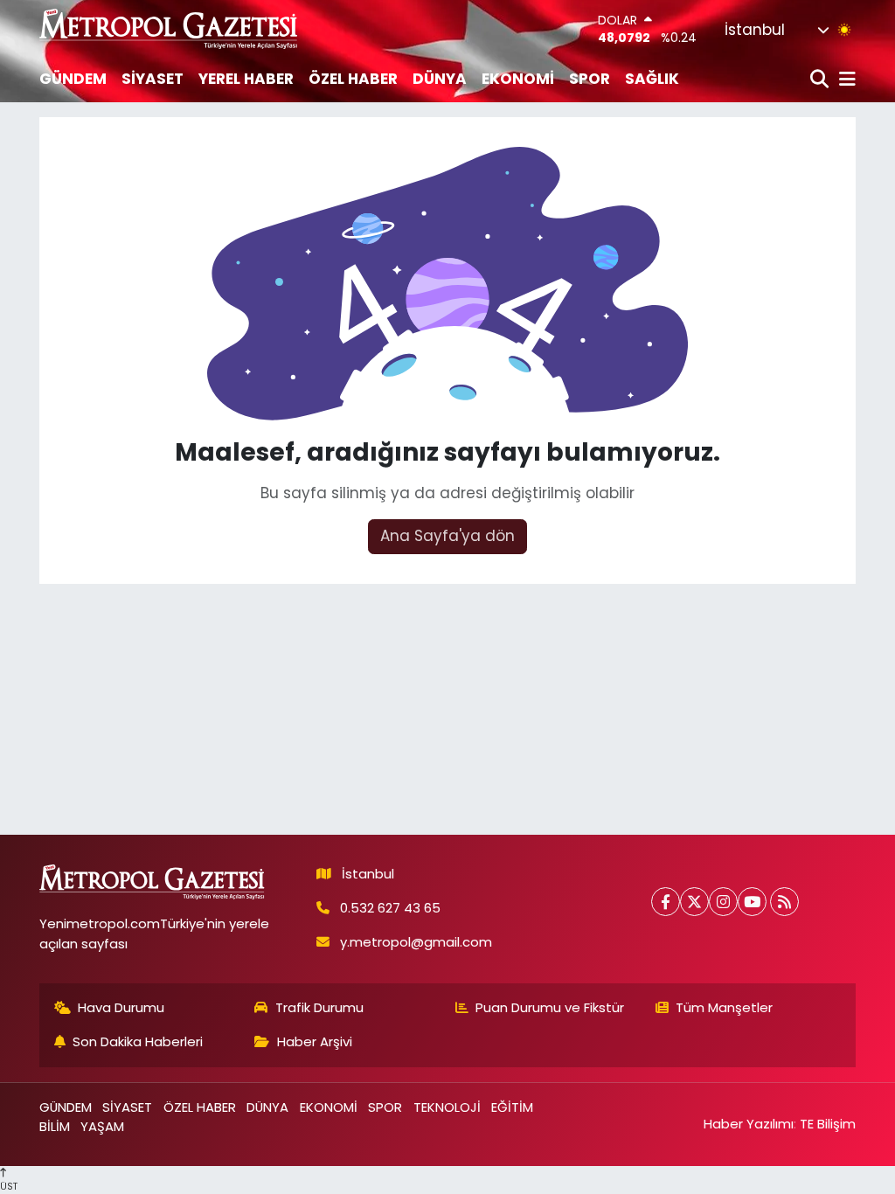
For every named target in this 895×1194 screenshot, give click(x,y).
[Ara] (821, 80)
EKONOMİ (518, 78)
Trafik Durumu (319, 1007)
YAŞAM (102, 1126)
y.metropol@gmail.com (416, 942)
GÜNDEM (73, 78)
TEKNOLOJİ (447, 1107)
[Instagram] (723, 901)
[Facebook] (665, 901)
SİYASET (152, 78)
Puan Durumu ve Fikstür (549, 1007)
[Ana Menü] (844, 80)
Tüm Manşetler (724, 1007)
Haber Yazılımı (749, 1123)
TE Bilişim (828, 1123)
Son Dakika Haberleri (138, 1041)
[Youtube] (752, 901)
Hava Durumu (121, 1007)
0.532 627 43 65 (390, 908)
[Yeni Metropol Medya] (169, 28)
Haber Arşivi (314, 1041)
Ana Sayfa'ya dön (447, 535)
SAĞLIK (652, 78)
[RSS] (784, 901)
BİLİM (54, 1126)
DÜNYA (440, 78)
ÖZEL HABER (353, 78)
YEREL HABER (246, 78)
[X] (694, 901)
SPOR (589, 78)
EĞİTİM (512, 1107)
